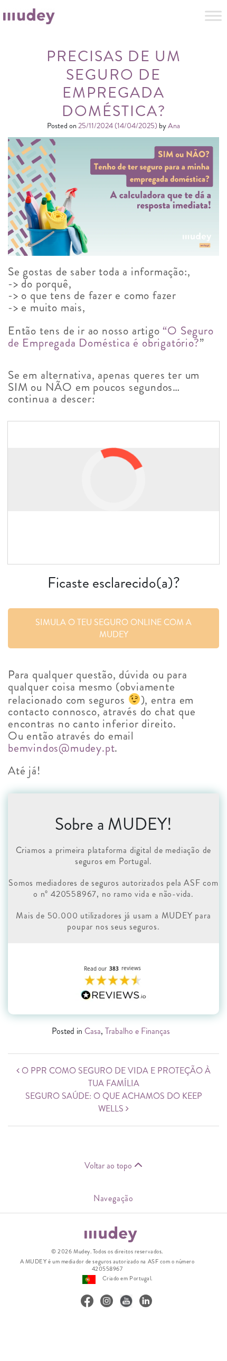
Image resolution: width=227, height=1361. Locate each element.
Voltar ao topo (109, 1165)
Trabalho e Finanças (137, 1031)
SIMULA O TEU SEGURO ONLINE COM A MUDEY (113, 628)
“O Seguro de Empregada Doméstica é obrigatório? (111, 337)
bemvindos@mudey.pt (61, 748)
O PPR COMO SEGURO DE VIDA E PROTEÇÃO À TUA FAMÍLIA (115, 1077)
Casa (92, 1031)
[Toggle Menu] (213, 16)
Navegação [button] (113, 1198)
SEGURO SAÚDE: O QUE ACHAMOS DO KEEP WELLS (113, 1102)
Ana (173, 125)
